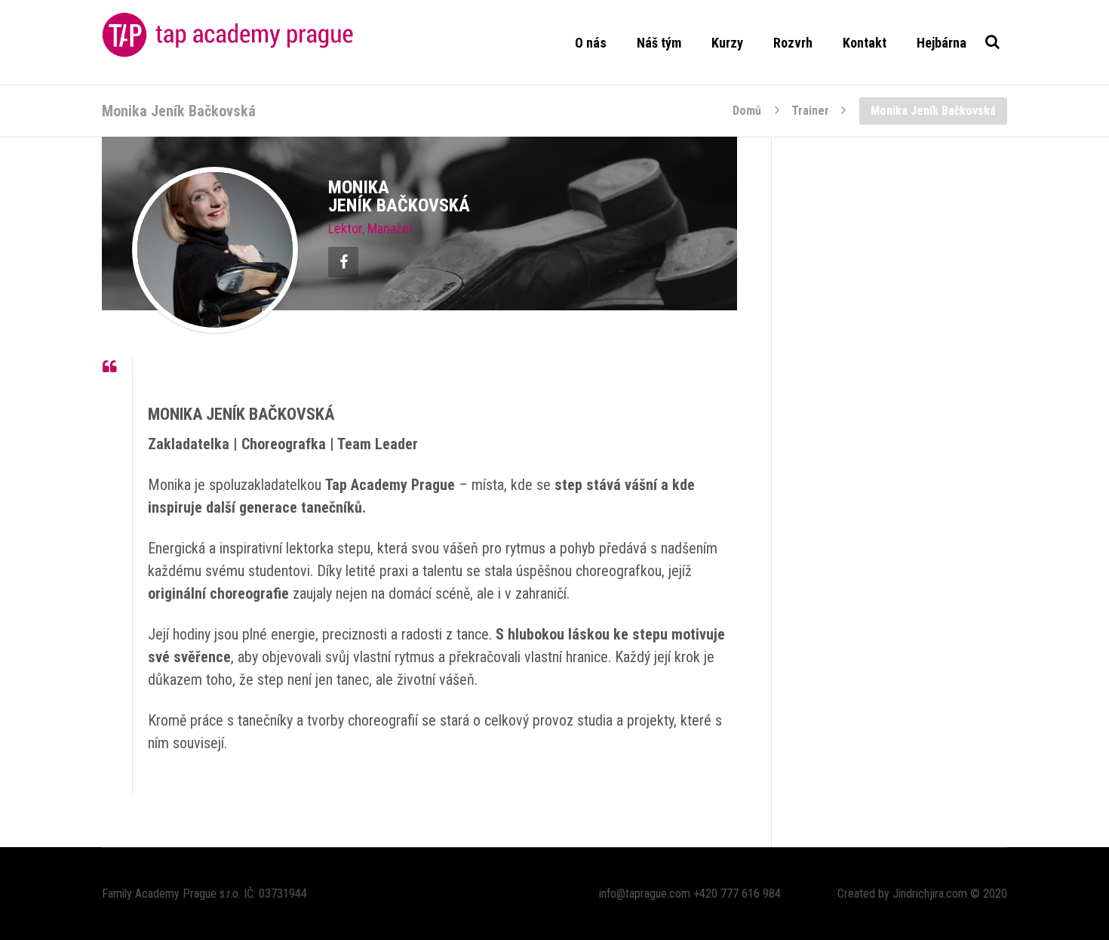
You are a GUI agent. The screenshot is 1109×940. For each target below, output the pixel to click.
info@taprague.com (644, 893)
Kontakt (864, 43)
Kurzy (727, 43)
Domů (747, 110)
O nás (591, 43)
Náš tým (659, 43)
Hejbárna (941, 43)
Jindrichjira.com (929, 893)
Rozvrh (793, 43)
